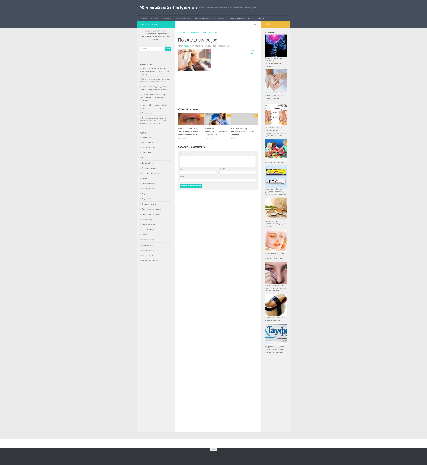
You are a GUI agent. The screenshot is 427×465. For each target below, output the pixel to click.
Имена (144, 178)
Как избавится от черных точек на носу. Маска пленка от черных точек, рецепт (275, 255)
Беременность (147, 142)
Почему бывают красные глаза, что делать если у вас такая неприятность (276, 288)
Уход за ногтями (148, 250)
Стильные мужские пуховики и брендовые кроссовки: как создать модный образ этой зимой (153, 120)
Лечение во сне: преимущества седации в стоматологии (216, 131)
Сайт (182, 177)
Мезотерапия (147, 113)
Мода (144, 194)
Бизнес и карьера (236, 18)
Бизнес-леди (147, 153)
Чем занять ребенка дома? (275, 162)
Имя (182, 169)
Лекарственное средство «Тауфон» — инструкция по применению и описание (275, 349)
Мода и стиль (218, 18)
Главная (143, 18)
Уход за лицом (147, 245)
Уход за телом (147, 255)
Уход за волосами (149, 240)
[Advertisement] (212, 89)
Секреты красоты (201, 18)
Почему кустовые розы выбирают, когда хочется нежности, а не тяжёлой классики (154, 71)
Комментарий (185, 154)
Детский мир (147, 158)
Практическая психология (152, 209)
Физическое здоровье (150, 260)
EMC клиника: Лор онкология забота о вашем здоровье (242, 131)
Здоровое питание (149, 168)
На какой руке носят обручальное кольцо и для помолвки (275, 223)
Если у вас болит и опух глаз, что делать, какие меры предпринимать (188, 131)
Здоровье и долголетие (159, 18)
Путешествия (147, 219)
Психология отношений (151, 214)
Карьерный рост (148, 189)
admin (186, 46)
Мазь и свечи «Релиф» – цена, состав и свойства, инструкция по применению (275, 191)
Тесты (250, 18)
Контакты (260, 18)
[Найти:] (152, 49)
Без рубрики (147, 137)
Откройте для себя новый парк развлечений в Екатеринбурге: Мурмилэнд (153, 97)
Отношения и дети (181, 18)
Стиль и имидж (148, 229)
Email (222, 169)
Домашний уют (147, 163)
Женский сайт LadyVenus (168, 7)
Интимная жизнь (148, 183)
